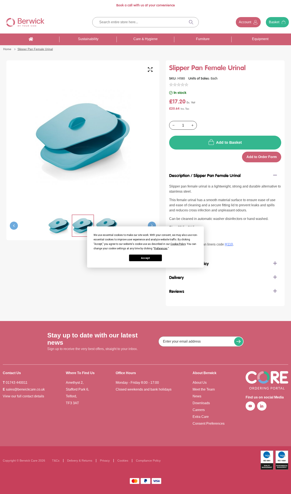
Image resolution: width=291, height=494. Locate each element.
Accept (145, 257)
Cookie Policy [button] (178, 244)
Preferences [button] (160, 248)
